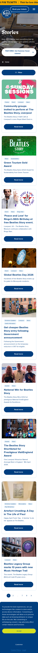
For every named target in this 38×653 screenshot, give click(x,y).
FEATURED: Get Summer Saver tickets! (17, 52)
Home (7, 62)
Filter (20, 72)
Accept (19, 631)
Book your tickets (19, 9)
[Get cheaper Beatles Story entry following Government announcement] (19, 307)
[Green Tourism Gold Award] (19, 145)
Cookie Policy (16, 650)
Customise (19, 644)
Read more (18, 127)
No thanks (19, 638)
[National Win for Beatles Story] (19, 373)
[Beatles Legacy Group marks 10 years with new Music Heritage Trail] (19, 547)
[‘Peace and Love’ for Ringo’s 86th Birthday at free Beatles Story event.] (19, 199)
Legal (24, 650)
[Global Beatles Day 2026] (19, 258)
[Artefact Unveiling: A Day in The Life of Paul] (19, 491)
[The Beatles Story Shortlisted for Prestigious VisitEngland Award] (19, 428)
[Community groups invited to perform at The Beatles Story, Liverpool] (19, 89)
